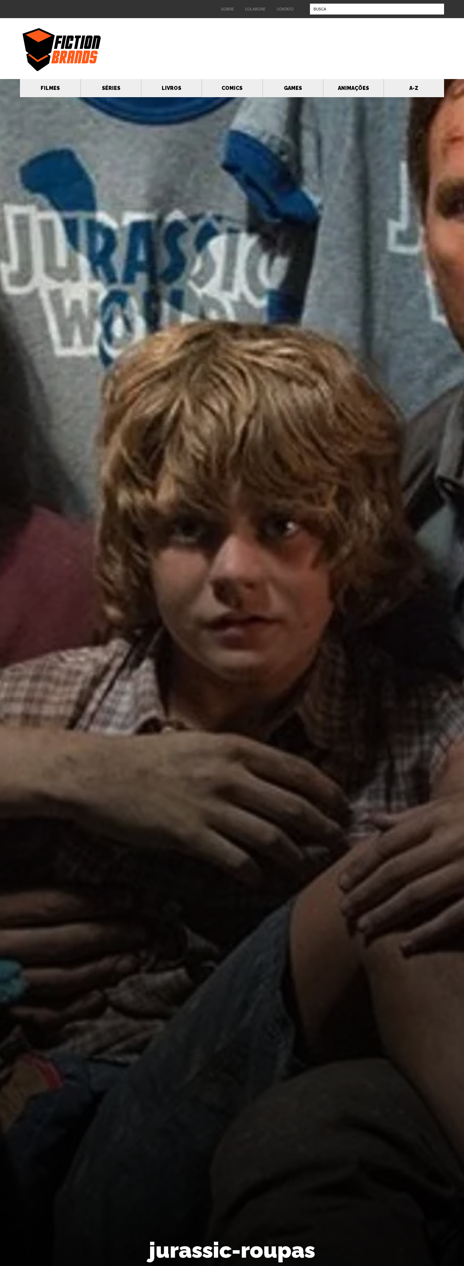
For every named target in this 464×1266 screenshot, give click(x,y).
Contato (285, 9)
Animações (353, 88)
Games (293, 88)
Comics (232, 88)
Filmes (50, 88)
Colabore (255, 9)
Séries (111, 88)
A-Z (413, 88)
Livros (171, 88)
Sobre (227, 9)
